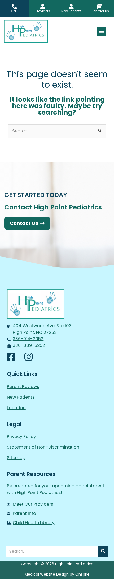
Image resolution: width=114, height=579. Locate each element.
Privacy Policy (21, 436)
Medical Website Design (47, 574)
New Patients (20, 397)
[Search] (103, 551)
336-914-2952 (28, 339)
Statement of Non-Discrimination (43, 447)
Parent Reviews (23, 387)
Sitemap (16, 458)
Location (16, 408)
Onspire (82, 574)
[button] (101, 31)
